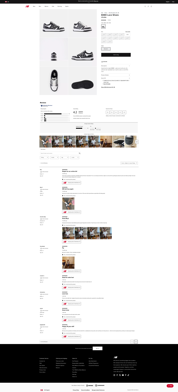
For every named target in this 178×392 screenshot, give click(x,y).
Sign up (97, 348)
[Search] (145, 6)
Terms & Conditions (85, 390)
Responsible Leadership (78, 363)
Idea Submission (93, 361)
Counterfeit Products (94, 365)
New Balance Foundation (78, 365)
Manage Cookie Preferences (98, 390)
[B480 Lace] (53, 23)
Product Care (42, 370)
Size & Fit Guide (106, 84)
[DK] (5, 2)
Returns (58, 367)
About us (74, 376)
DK (47, 390)
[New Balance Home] (27, 6)
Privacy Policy (76, 390)
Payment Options (60, 365)
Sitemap (74, 374)
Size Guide (128, 31)
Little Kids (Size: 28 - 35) (114, 12)
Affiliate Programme (93, 363)
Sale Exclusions (43, 367)
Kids (102, 12)
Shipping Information (61, 363)
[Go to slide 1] (88, 3)
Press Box (74, 372)
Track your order (60, 361)
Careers (74, 367)
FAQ (40, 363)
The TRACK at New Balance (79, 370)
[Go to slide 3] (89, 3)
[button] (148, 6)
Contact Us (42, 361)
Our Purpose (75, 361)
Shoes (106, 12)
